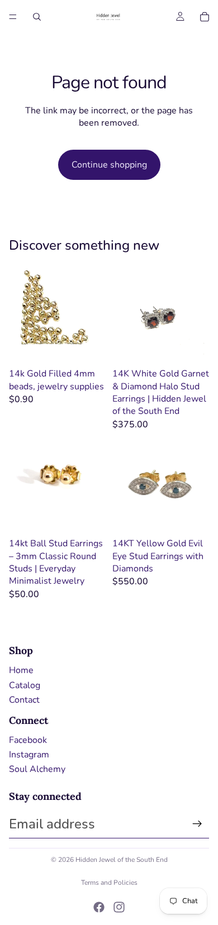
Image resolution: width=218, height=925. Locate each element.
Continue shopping (109, 165)
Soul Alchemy (37, 769)
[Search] (37, 16)
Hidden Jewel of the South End (121, 859)
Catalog (24, 685)
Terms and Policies (109, 882)
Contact (24, 700)
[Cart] (204, 16)
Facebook (28, 740)
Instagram (29, 754)
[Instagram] (119, 907)
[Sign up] (197, 824)
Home (21, 670)
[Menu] (13, 17)
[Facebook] (99, 907)
